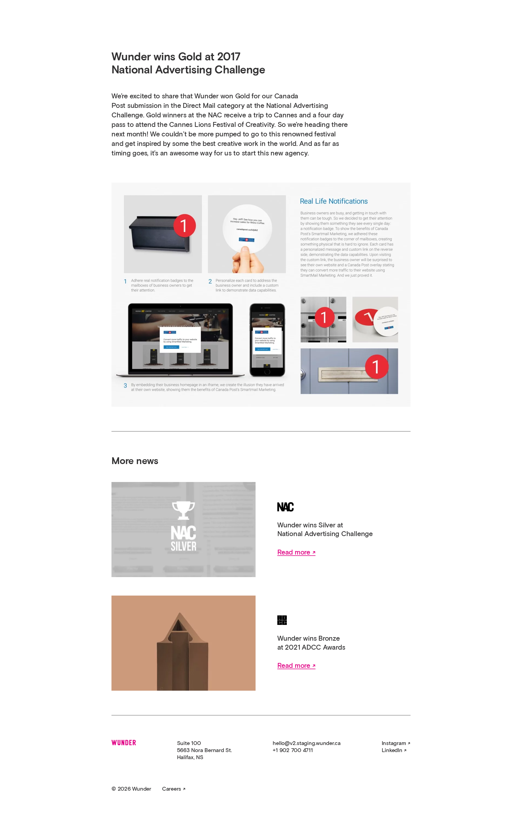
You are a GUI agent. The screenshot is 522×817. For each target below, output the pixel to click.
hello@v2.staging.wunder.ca (307, 743)
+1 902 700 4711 (293, 750)
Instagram (394, 743)
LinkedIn (392, 750)
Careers (171, 789)
